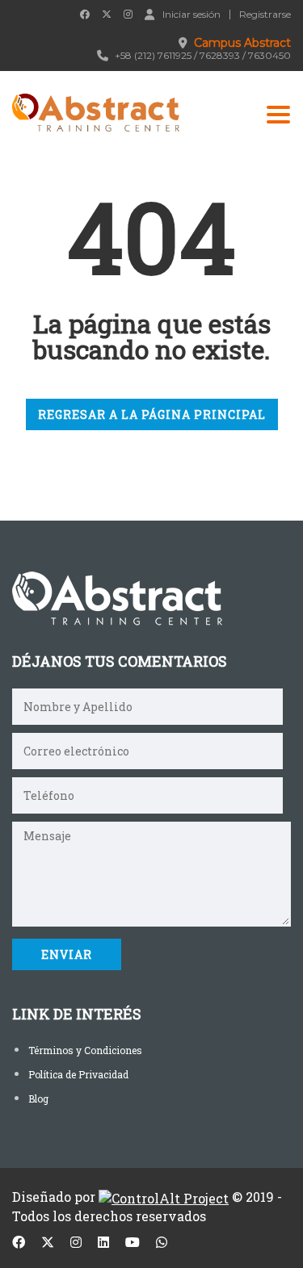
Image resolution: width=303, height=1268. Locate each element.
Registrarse (265, 14)
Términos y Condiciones (85, 1050)
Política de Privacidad (78, 1074)
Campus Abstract (242, 43)
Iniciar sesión (191, 13)
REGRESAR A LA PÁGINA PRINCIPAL (152, 414)
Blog (38, 1098)
